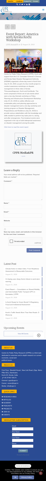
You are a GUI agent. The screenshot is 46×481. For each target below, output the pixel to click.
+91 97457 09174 (10, 378)
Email (6, 212)
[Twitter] (22, 4)
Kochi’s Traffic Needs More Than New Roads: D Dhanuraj (22, 314)
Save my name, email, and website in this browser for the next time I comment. (23, 233)
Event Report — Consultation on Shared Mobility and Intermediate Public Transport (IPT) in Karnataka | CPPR (22, 291)
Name (6, 203)
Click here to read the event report (16, 127)
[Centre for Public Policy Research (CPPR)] (23, 9)
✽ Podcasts (7, 406)
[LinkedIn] (27, 4)
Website (7, 221)
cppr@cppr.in (13, 380)
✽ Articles (6, 400)
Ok (15, 477)
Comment (8, 181)
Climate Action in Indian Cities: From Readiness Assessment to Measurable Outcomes (22, 270)
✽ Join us (6, 412)
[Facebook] (20, 4)
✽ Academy (6, 403)
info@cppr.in (11, 386)
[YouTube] (24, 4)
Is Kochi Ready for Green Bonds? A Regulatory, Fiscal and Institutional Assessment (22, 303)
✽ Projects (7, 409)
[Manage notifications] (41, 473)
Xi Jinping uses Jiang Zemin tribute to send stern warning (22, 280)
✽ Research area (9, 397)
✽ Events (6, 415)
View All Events (23, 334)
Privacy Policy (26, 477)
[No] (43, 471)
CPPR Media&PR (12, 44)
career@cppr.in (12, 383)
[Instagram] (29, 4)
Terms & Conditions (23, 466)
